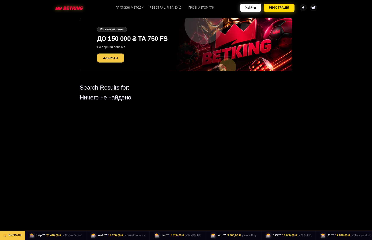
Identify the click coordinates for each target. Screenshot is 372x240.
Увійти (250, 7)
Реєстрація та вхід (165, 7)
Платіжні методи (130, 7)
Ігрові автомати (201, 7)
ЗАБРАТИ (110, 58)
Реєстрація (279, 7)
